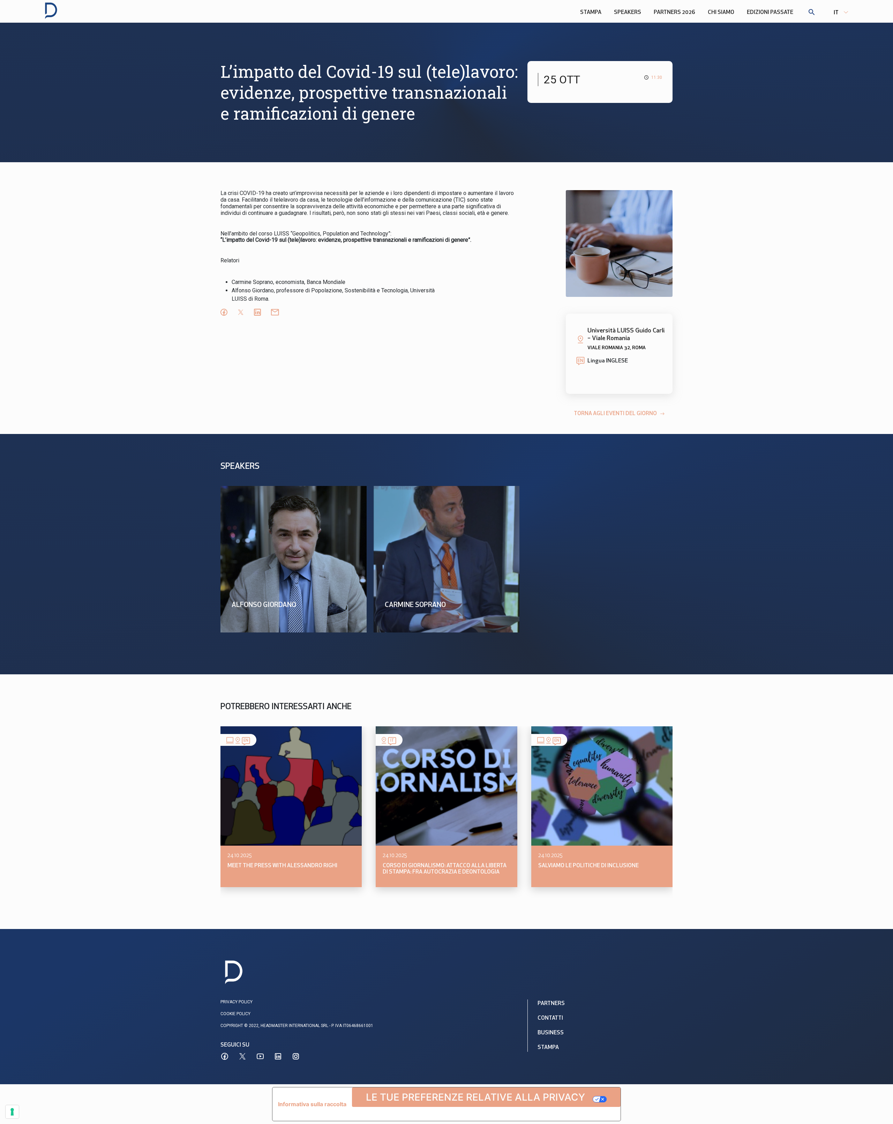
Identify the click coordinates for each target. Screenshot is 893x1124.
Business (551, 1033)
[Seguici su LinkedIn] (278, 1056)
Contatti (550, 1018)
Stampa (590, 12)
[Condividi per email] (275, 312)
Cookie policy (235, 1013)
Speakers (627, 12)
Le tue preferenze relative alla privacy (475, 1097)
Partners (551, 1003)
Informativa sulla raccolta (312, 1104)
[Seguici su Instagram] (296, 1056)
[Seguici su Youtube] (260, 1056)
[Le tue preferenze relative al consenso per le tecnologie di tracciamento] (12, 1111)
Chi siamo (721, 12)
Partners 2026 (674, 12)
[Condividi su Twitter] (240, 312)
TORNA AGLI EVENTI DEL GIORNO (615, 414)
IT (836, 13)
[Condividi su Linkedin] (257, 312)
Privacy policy (236, 1001)
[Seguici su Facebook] (224, 1056)
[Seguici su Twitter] (242, 1056)
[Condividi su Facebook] (223, 312)
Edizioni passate (770, 12)
